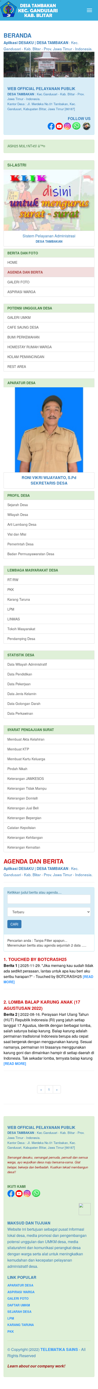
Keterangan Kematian (23, 847)
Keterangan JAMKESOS (25, 778)
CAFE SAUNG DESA (23, 327)
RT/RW (12, 579)
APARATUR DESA (20, 1285)
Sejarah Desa (17, 504)
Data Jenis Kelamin (21, 693)
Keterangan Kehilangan (25, 837)
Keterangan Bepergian (24, 817)
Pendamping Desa (21, 638)
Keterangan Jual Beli (23, 808)
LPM (10, 609)
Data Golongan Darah (23, 703)
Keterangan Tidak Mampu (27, 788)
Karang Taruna (18, 599)
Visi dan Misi (16, 534)
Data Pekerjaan (19, 683)
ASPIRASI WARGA (21, 291)
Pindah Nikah (17, 768)
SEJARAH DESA (19, 1311)
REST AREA (16, 366)
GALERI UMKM (19, 317)
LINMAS (13, 619)
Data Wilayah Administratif (27, 664)
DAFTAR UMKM (18, 1305)
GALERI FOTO (18, 282)
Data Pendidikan (19, 674)
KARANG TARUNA (20, 1324)
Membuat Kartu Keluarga (26, 758)
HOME (12, 262)
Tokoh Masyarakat (21, 628)
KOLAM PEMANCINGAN (25, 356)
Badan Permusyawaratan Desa (30, 553)
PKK (10, 589)
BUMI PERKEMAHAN (23, 337)
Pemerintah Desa (20, 544)
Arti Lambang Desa (21, 524)
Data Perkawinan (20, 713)
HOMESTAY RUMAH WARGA (29, 346)
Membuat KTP (18, 749)
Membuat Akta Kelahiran (25, 739)
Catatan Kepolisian (21, 827)
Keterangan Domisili (22, 798)
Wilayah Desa (17, 514)
